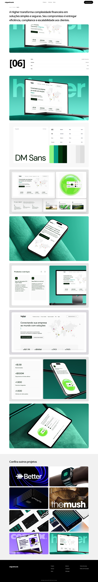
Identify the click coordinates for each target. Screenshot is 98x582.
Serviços (52, 568)
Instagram (67, 568)
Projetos (52, 566)
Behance (67, 566)
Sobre (52, 571)
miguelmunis (13, 567)
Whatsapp (67, 571)
